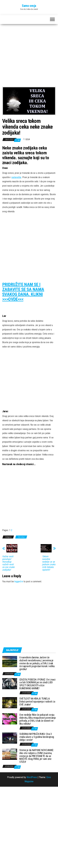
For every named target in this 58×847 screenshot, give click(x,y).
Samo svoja (29, 6)
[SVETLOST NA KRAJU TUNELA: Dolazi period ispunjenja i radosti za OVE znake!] (9, 702)
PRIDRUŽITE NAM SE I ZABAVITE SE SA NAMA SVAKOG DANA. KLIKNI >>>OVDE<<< (23, 292)
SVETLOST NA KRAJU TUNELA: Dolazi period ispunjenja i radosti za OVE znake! (37, 701)
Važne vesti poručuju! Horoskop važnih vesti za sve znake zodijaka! (8, 563)
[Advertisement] (29, 56)
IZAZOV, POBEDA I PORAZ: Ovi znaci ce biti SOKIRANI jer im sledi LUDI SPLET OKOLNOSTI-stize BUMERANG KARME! (37, 684)
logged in (18, 581)
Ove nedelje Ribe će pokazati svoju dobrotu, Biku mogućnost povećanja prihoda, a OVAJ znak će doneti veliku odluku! (37, 719)
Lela (28, 139)
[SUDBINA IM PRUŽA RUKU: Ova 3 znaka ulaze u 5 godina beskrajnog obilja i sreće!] (9, 737)
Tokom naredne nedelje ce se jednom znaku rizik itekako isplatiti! (48, 563)
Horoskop (21, 537)
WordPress (32, 777)
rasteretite (16, 177)
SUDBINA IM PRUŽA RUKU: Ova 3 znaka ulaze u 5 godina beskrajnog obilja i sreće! (36, 736)
